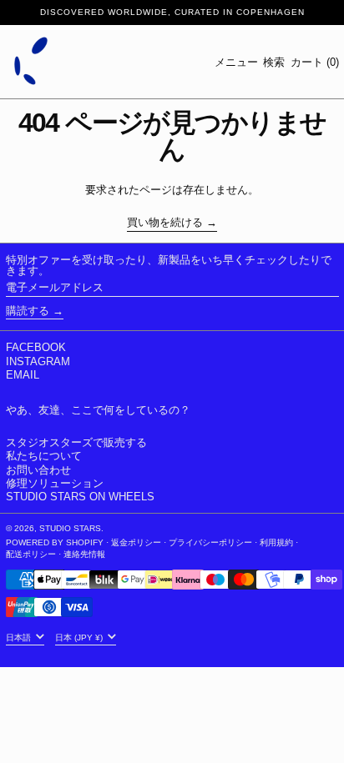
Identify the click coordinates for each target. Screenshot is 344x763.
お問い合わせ (38, 470)
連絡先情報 (84, 554)
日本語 (19, 637)
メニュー (236, 62)
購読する (27, 310)
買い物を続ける (165, 222)
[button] (274, 62)
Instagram (38, 361)
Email (22, 374)
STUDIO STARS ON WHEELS (80, 496)
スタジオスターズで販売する (76, 442)
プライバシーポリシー (210, 542)
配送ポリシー (31, 554)
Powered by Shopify (55, 542)
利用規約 (276, 542)
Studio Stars (70, 528)
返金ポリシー (136, 542)
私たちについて (44, 455)
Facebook (36, 347)
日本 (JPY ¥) (80, 637)
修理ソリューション (55, 483)
